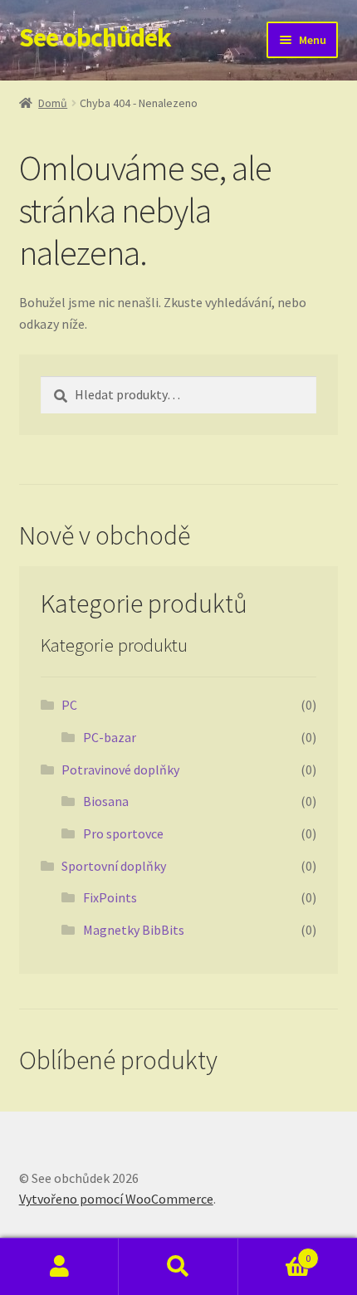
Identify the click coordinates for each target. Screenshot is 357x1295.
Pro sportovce (123, 833)
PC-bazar (109, 737)
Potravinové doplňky (120, 769)
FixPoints (110, 897)
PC (69, 704)
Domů (52, 102)
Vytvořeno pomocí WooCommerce (116, 1198)
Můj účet (59, 1267)
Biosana (106, 801)
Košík (274, 1252)
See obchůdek (95, 37)
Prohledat (178, 1267)
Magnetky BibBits (133, 929)
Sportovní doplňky (113, 866)
